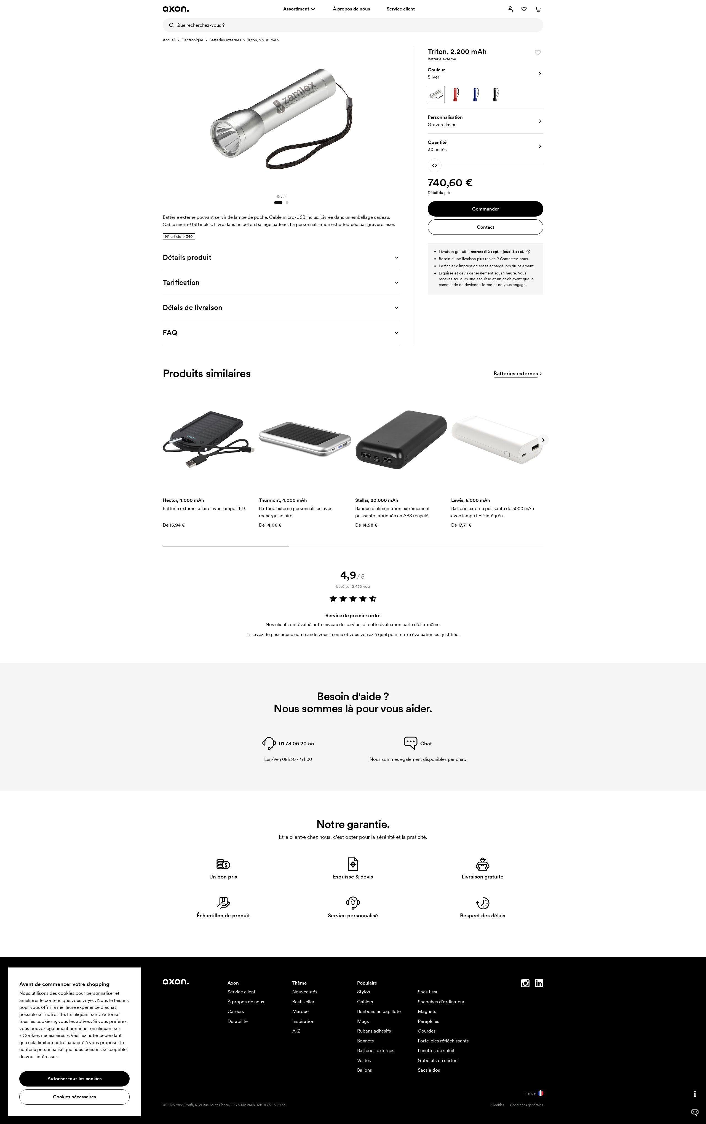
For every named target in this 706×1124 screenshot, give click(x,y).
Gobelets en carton (438, 1060)
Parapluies (428, 1021)
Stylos (363, 992)
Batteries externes (225, 39)
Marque (300, 1011)
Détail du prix (439, 192)
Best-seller (303, 1002)
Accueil (169, 39)
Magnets (427, 1011)
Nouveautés (304, 992)
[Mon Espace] (510, 9)
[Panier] (537, 9)
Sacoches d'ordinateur (441, 1002)
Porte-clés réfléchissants (443, 1041)
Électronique (192, 39)
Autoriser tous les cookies (74, 1079)
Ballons (364, 1070)
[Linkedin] (539, 984)
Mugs (363, 1021)
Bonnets (365, 1041)
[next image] (394, 117)
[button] (485, 73)
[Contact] (695, 1093)
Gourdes (427, 1031)
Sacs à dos (429, 1070)
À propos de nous (351, 9)
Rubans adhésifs (374, 1031)
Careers (236, 1011)
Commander (485, 209)
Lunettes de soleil (436, 1050)
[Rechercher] (169, 25)
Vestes (364, 1060)
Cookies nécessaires (74, 1097)
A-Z (296, 1031)
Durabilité (238, 1021)
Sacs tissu (428, 992)
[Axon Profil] (176, 9)
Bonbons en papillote (379, 1011)
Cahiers (365, 1002)
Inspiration (303, 1021)
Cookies (497, 1105)
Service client (401, 9)
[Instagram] (525, 984)
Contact (485, 227)
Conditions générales (526, 1105)
